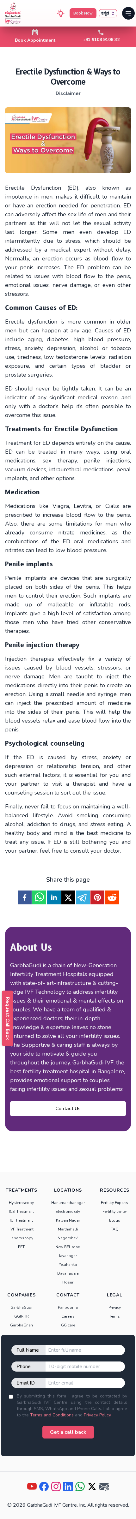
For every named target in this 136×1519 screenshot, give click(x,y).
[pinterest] (97, 897)
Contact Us (68, 1108)
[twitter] (68, 897)
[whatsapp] (39, 897)
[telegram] (83, 897)
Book (83, 13)
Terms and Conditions (52, 1415)
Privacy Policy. (98, 1415)
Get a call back (68, 1432)
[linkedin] (54, 897)
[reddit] (112, 897)
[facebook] (25, 897)
